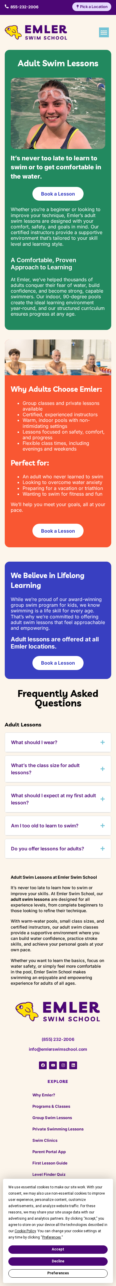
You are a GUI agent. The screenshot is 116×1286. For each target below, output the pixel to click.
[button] (104, 32)
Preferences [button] (51, 1237)
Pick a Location (94, 6)
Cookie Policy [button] (25, 1231)
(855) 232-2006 (58, 1039)
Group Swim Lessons (52, 1117)
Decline (58, 1261)
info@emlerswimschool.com (58, 1049)
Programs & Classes (51, 1106)
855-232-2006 (24, 6)
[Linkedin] (73, 1065)
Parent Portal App (49, 1151)
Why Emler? (43, 1095)
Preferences (58, 1273)
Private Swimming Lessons (58, 1129)
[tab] (58, 742)
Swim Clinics (44, 1140)
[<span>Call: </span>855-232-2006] (7, 6)
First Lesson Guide (50, 1163)
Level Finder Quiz (48, 1174)
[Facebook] (43, 1065)
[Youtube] (53, 1065)
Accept (58, 1249)
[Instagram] (63, 1065)
